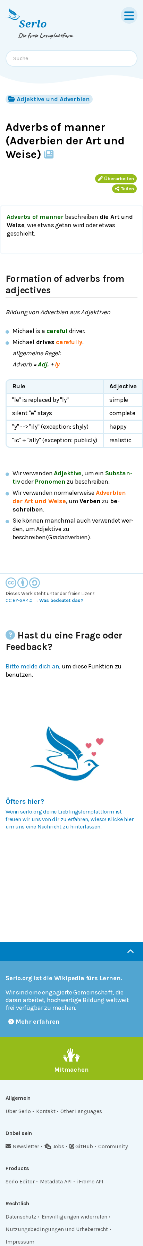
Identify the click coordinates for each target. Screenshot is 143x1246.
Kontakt (46, 1111)
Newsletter (25, 1146)
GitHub (84, 1146)
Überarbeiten (119, 179)
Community (112, 1146)
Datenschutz (21, 1216)
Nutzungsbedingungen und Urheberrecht (57, 1229)
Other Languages (81, 1111)
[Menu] (129, 15)
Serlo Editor (20, 1181)
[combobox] (71, 58)
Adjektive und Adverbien (53, 99)
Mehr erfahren (38, 1021)
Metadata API (56, 1181)
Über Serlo (18, 1111)
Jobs (58, 1146)
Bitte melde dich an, (33, 666)
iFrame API (90, 1181)
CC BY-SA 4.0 (19, 600)
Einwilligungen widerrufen (74, 1216)
